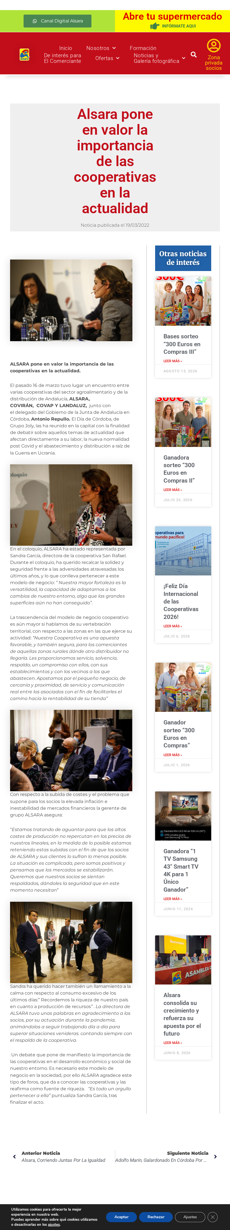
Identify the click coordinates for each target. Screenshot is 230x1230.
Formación (143, 48)
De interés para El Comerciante (62, 58)
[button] (57, 21)
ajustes (54, 1224)
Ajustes (190, 1217)
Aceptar (121, 1217)
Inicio (65, 48)
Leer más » (173, 361)
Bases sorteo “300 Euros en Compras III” (182, 344)
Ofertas (104, 58)
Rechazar (156, 1217)
